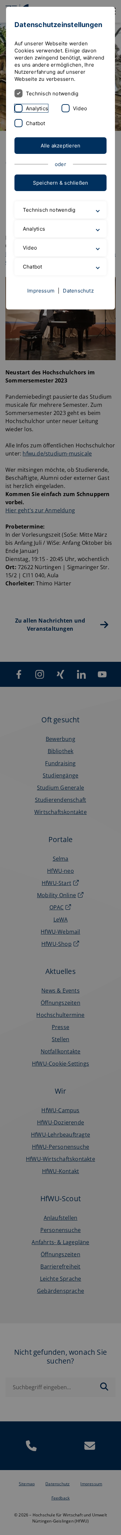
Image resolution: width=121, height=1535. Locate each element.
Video (80, 108)
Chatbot (35, 123)
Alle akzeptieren (61, 145)
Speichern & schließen (60, 183)
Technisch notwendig (52, 93)
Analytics (37, 108)
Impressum (40, 320)
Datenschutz (78, 320)
